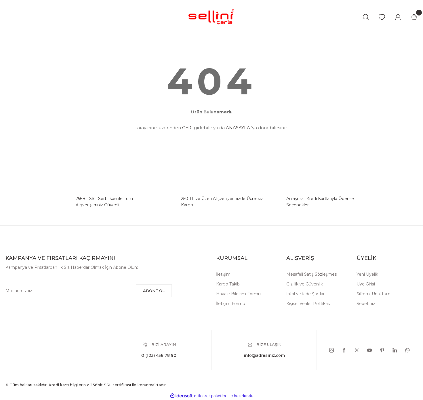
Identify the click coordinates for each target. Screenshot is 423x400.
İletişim (223, 274)
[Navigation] (10, 17)
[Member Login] (398, 17)
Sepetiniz (366, 303)
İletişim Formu (230, 303)
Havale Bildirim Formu (238, 293)
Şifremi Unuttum (373, 293)
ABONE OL (154, 290)
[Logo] (211, 16)
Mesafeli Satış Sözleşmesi (312, 274)
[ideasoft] (181, 396)
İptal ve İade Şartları (305, 293)
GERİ (187, 127)
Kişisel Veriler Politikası (308, 303)
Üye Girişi (366, 284)
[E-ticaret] (211, 395)
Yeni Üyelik (367, 274)
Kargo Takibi (228, 284)
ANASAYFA (238, 127)
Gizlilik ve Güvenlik (304, 284)
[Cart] (414, 17)
